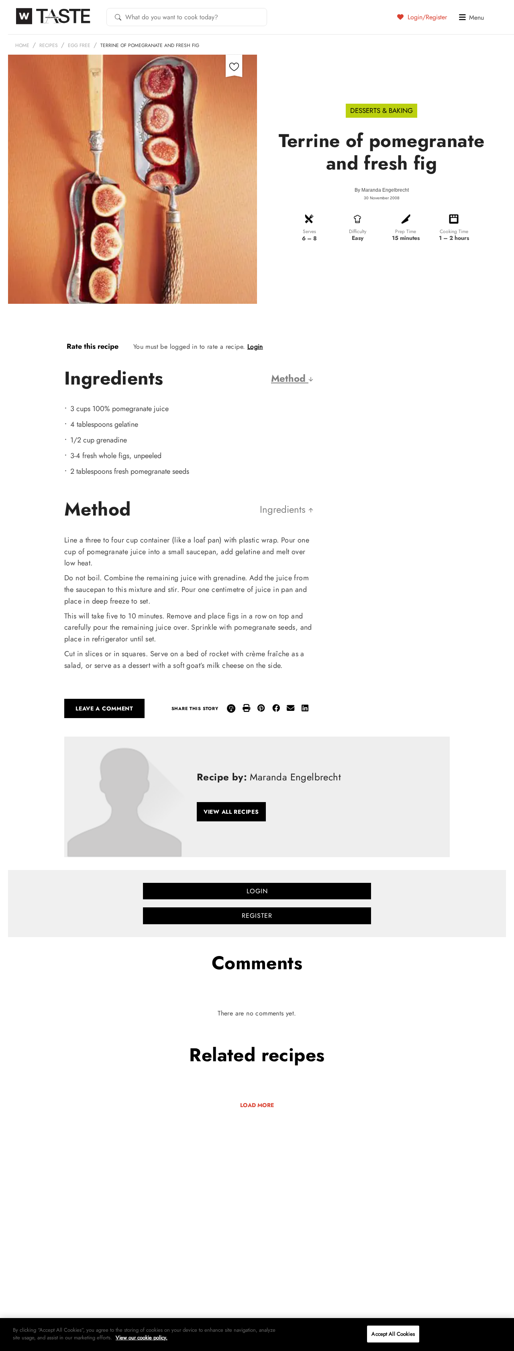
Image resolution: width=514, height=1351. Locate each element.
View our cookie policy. (141, 1337)
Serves (309, 231)
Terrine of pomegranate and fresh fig (149, 45)
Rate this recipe (92, 346)
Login (255, 346)
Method (289, 378)
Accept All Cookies (392, 1334)
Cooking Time (454, 231)
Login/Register (426, 17)
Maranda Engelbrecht (385, 190)
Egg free (79, 45)
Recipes (48, 45)
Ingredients (284, 509)
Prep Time (405, 231)
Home (22, 45)
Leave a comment (104, 708)
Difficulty (357, 231)
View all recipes (231, 812)
